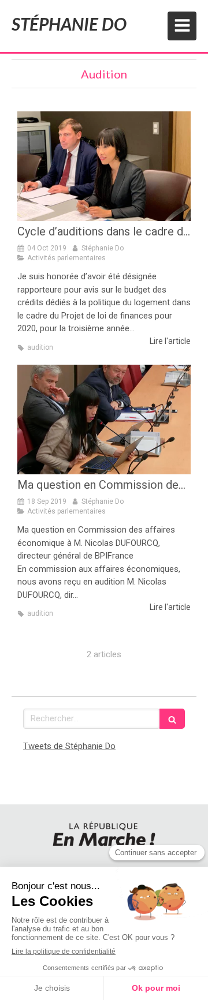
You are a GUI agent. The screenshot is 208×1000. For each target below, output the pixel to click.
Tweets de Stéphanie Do (69, 746)
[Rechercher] (172, 719)
